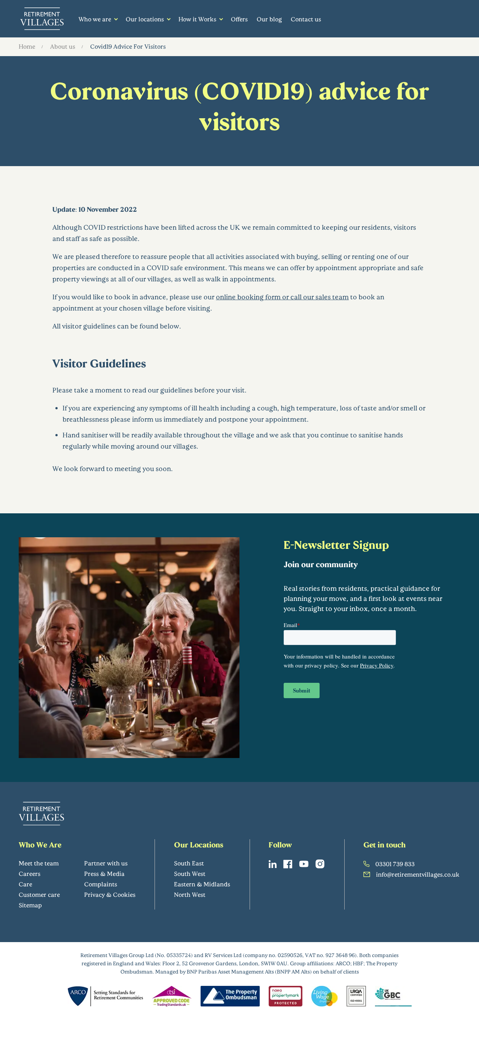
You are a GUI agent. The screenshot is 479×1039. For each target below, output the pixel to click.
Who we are (95, 18)
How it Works (197, 18)
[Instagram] (319, 863)
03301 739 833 (395, 863)
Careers (29, 873)
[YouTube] (304, 864)
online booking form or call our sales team (282, 297)
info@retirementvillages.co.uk (418, 874)
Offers (239, 18)
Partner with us (106, 863)
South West (189, 873)
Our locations (145, 18)
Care (25, 883)
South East (189, 863)
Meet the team (39, 863)
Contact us (306, 18)
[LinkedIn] (273, 864)
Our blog (269, 18)
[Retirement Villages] (42, 18)
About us (62, 46)
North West (189, 894)
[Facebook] (287, 864)
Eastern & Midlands (202, 883)
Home (27, 46)
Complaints (100, 883)
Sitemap (30, 904)
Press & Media (104, 873)
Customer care (39, 894)
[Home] (41, 813)
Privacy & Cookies (109, 894)
